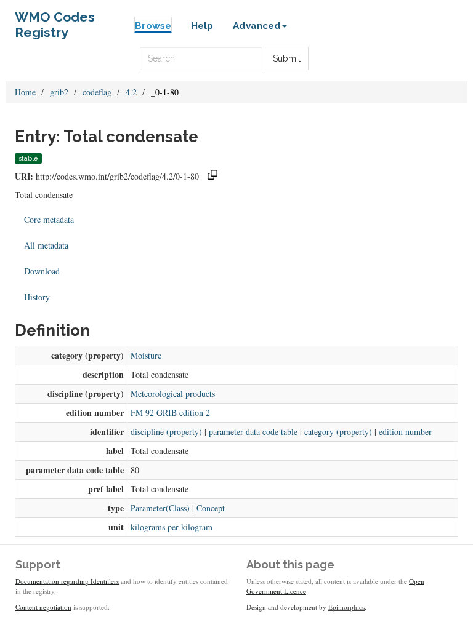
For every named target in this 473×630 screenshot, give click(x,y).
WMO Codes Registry (55, 20)
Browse (153, 25)
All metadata (46, 245)
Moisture (146, 355)
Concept (210, 508)
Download (42, 271)
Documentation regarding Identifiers (67, 581)
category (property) (338, 431)
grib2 (59, 92)
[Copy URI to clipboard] (212, 176)
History (37, 297)
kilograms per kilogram (171, 527)
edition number (405, 431)
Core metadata (49, 219)
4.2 (131, 92)
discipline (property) (166, 431)
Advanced (257, 25)
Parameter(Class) (160, 508)
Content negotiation (43, 607)
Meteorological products (173, 393)
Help (202, 25)
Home (25, 92)
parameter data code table (253, 431)
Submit (287, 58)
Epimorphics (346, 607)
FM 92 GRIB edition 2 (170, 412)
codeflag (97, 92)
